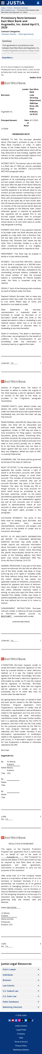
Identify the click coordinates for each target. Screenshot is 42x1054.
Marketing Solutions (12, 1007)
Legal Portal (21, 1030)
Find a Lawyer (9, 969)
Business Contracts (21, 8)
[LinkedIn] (9, 1020)
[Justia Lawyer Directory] (32, 1020)
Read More (7, 57)
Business (7, 980)
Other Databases (11, 1001)
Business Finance (9, 34)
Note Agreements (26, 34)
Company (21, 1034)
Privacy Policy (21, 1046)
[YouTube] (13, 1020)
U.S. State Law (9, 996)
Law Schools (8, 985)
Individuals (8, 974)
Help (21, 1038)
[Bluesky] (26, 1020)
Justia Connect (21, 1026)
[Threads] (22, 1020)
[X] (29, 1020)
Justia (3, 8)
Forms (9, 8)
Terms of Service (21, 1042)
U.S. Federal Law (10, 991)
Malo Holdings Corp (8, 10)
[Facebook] (16, 1020)
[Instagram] (19, 1020)
